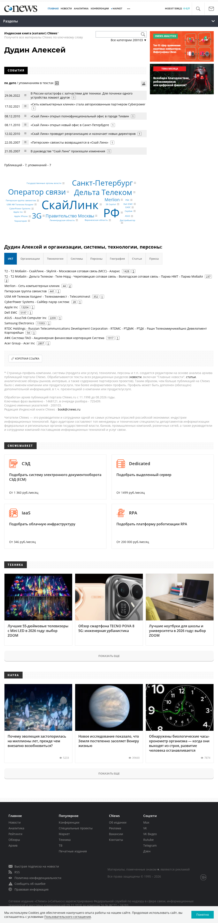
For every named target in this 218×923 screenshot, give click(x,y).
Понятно (202, 915)
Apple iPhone (21, 216)
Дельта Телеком (103, 192)
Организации (30, 259)
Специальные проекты (76, 828)
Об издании (117, 822)
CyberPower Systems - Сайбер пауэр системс (37, 302)
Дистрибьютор (127, 220)
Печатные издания (73, 851)
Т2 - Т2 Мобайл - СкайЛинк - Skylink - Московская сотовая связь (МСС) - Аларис (62, 271)
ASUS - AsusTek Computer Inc (25, 318)
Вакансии (116, 834)
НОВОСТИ (66, 8)
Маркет (64, 834)
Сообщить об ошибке (30, 884)
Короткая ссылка (27, 358)
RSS (17, 872)
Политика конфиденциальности (37, 878)
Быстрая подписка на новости (36, 866)
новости (136, 377)
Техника (65, 840)
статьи (191, 377)
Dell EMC (128, 203)
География (117, 259)
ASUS (127, 216)
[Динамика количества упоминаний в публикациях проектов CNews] (144, 84)
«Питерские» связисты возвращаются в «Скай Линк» (69, 142)
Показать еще (109, 656)
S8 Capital (111, 204)
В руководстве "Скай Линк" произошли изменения (68, 151)
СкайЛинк (70, 205)
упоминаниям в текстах (36, 83)
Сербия (128, 211)
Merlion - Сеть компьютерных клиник (32, 286)
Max (146, 822)
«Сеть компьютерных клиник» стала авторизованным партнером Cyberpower (88, 104)
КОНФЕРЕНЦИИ (100, 8)
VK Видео (150, 834)
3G (37, 216)
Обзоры (14, 840)
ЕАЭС (128, 207)
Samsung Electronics (19, 323)
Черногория (20, 220)
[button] (198, 9)
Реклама (115, 828)
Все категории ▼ (129, 40)
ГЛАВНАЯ (53, 8)
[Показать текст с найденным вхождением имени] (56, 83)
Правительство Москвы (70, 215)
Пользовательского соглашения (67, 917)
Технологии (55, 259)
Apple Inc (18, 211)
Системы (77, 259)
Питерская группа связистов (21, 200)
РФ (111, 212)
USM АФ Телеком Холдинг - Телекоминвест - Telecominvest (47, 296)
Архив (13, 845)
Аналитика (81, 8)
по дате (10, 83)
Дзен (147, 851)
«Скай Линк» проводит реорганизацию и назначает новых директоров (83, 134)
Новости (15, 822)
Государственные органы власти (44, 183)
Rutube (148, 840)
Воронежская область (96, 220)
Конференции (69, 822)
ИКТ (10, 259)
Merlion (112, 199)
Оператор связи (37, 192)
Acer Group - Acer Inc (19, 343)
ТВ (60, 845)
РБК (127, 199)
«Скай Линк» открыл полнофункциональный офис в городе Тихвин (80, 116)
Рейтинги (15, 834)
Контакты (116, 840)
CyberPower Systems (19, 208)
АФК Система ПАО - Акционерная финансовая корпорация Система (54, 338)
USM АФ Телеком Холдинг (20, 204)
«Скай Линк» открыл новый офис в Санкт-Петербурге (70, 125)
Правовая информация (31, 889)
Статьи (137, 259)
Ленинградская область (62, 220)
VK (145, 828)
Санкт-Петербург (102, 183)
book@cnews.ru (69, 409)
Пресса (154, 259)
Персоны (96, 259)
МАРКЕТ (117, 8)
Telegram (150, 845)
